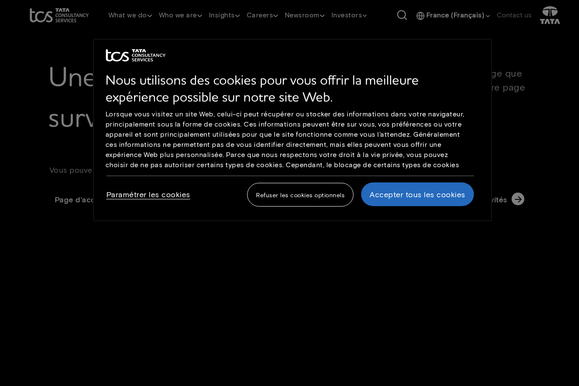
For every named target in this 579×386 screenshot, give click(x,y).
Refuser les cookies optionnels (300, 195)
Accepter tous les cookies (417, 194)
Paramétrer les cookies (148, 194)
